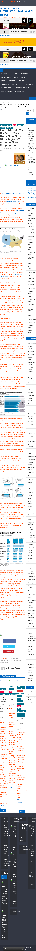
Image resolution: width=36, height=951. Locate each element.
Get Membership (6, 95)
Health (16, 77)
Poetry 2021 (31, 594)
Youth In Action (20, 715)
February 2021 (31, 292)
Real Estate (31, 610)
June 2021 (31, 278)
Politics (22, 81)
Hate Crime (31, 492)
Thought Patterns (30, 650)
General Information (6, 125)
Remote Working (30, 173)
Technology (29, 84)
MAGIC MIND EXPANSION (22, 88)
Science (30, 624)
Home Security (30, 502)
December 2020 (31, 300)
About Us (26, 2)
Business (4, 74)
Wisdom (30, 676)
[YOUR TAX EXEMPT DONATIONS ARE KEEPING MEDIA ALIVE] (11, 880)
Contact (19, 2)
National (3, 689)
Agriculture (31, 354)
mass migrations (15, 213)
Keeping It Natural (31, 523)
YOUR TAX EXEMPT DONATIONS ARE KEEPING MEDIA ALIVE (31, 159)
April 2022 (31, 236)
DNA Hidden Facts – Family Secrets (31, 444)
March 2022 (31, 239)
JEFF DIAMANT (6, 193)
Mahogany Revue (8, 148)
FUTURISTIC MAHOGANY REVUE (16, 13)
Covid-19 (31, 422)
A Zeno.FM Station (5, 35)
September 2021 (31, 268)
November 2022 (31, 209)
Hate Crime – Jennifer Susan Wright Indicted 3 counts (4, 704)
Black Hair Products (31, 382)
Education (24, 74)
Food (29, 476)
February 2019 (31, 326)
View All (3, 877)
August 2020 (32, 319)
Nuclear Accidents (31, 572)
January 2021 (32, 296)
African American (11, 658)
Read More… (3, 807)
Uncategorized (4, 694)
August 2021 (31, 272)
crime (30, 430)
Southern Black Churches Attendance (22, 811)
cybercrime (31, 433)
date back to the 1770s (13, 201)
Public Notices (16, 84)
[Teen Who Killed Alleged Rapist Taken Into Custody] (4, 911)
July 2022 (31, 226)
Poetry (30, 591)
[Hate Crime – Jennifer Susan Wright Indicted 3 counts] (4, 683)
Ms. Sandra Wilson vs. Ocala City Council (4, 811)
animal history (30, 358)
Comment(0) (18, 148)
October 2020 (30, 310)
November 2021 (31, 258)
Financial (31, 473)
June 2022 (31, 230)
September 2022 (31, 219)
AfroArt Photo (30, 347)
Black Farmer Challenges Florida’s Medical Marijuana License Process (31, 133)
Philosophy (31, 583)
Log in (30, 691)
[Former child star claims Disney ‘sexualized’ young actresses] (30, 849)
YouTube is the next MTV (31, 168)
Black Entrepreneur (21, 687)
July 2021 (30, 275)
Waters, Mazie (30, 671)
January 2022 (30, 248)
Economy (31, 450)
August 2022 (32, 223)
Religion (3, 127)
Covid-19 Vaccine (31, 426)
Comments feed (31, 699)
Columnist (13, 74)
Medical (30, 544)
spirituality (8, 663)
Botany (30, 389)
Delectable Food (31, 437)
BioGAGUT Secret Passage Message (12, 91)
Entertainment (6, 77)
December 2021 (31, 253)
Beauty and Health (31, 363)
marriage (31, 541)
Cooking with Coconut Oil (32, 412)
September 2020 (31, 315)
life (9, 660)
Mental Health (30, 551)
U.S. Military (31, 654)
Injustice (30, 507)
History (23, 77)
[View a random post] (34, 98)
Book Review (32, 386)
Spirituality (5, 84)
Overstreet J (32, 576)
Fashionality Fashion (31, 468)
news (12, 660)
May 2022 (31, 233)
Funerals (30, 479)
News (3, 81)
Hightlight (7, 873)
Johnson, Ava (31, 514)
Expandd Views (6, 88)
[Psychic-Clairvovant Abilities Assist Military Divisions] (30, 826)
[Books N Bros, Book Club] (21, 682)
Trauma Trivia (12, 698)
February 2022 (31, 243)
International (32, 510)
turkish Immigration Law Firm (32, 190)
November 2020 (31, 305)
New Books (20, 703)
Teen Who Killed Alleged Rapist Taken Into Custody (32, 147)
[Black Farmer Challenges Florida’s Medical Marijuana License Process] (4, 882)
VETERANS (31, 664)
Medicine (31, 547)
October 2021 (30, 263)
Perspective (12, 81)
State (19, 708)
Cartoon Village (30, 399)
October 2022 (30, 214)
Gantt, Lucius (30, 483)
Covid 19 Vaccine (30, 418)
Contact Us (20, 95)
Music (30, 559)
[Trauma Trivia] (13, 682)
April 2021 (31, 285)
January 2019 (30, 331)
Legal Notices (30, 528)
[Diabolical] (30, 876)
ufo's (29, 658)
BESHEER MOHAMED (18, 193)
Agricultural (31, 351)
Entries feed (31, 695)
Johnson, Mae (31, 519)
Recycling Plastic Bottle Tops (31, 615)
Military (30, 555)
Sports (30, 630)
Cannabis (31, 396)
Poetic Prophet (30, 587)
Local (19, 698)
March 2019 (31, 322)
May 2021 (31, 282)
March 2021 (31, 288)
